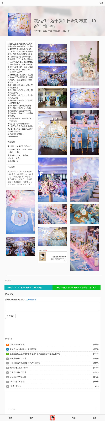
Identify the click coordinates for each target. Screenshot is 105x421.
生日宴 (27, 184)
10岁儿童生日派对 (24, 172)
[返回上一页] (2, 3)
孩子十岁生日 (27, 177)
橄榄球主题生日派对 (18, 358)
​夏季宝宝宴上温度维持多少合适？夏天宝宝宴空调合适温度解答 (35, 354)
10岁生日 (11, 174)
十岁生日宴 (16, 182)
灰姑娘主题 (12, 172)
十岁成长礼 (12, 179)
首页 (101, 3)
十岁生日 (20, 179)
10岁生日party (21, 174)
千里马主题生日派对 (18, 372)
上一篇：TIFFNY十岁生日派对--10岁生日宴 (24, 288)
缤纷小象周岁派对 (17, 344)
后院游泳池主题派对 (18, 377)
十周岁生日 (25, 182)
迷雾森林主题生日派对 (19, 368)
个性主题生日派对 (17, 382)
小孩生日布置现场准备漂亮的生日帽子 (25, 363)
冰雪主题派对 (15, 386)
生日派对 (20, 184)
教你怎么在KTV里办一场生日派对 (23, 349)
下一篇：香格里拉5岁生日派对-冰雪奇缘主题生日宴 (75, 288)
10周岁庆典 (16, 177)
